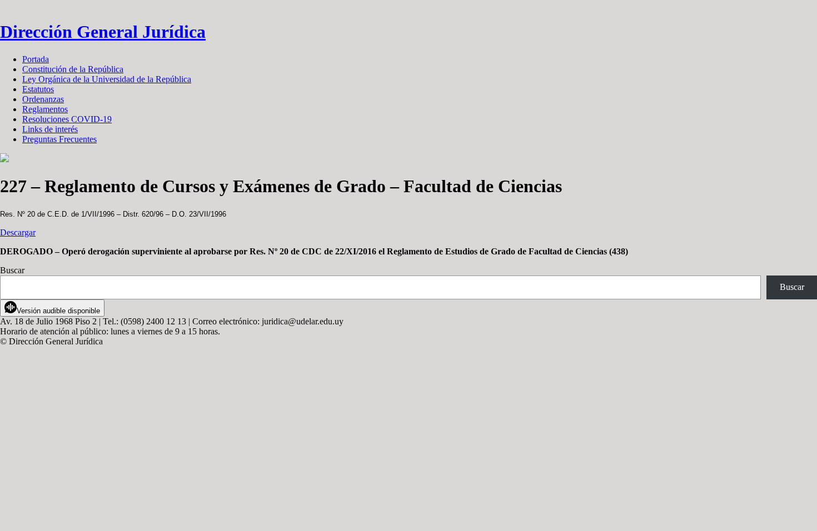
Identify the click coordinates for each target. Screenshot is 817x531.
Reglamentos (45, 109)
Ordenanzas (43, 99)
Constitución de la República (72, 69)
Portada (35, 59)
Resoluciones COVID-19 (67, 119)
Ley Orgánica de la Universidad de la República (106, 79)
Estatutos (38, 89)
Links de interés (50, 129)
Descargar (18, 232)
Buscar (12, 270)
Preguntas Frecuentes (59, 139)
